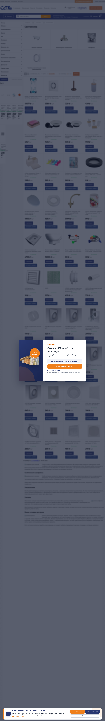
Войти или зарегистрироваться (65, 366)
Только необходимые (92, 711)
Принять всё (77, 711)
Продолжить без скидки (53, 370)
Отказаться (85, 716)
